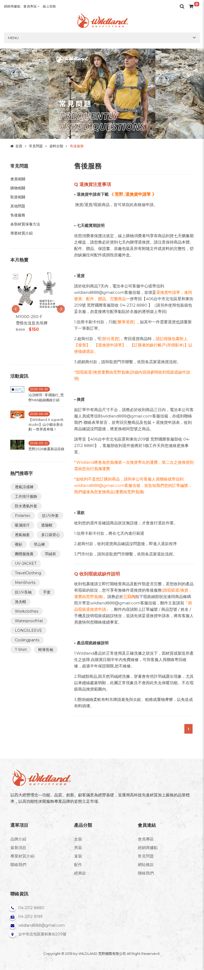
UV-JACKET (25, 563)
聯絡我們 (18, 864)
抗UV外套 (50, 515)
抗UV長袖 (23, 592)
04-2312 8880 (31, 907)
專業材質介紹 (22, 856)
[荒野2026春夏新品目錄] (17, 447)
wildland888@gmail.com (41, 925)
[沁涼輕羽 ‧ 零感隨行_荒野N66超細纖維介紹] (17, 395)
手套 (46, 592)
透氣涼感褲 (24, 486)
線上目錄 (49, 6)
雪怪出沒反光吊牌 (32, 322)
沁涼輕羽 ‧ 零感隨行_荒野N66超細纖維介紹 (46, 397)
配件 (78, 864)
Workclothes (26, 611)
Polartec (23, 515)
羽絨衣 (50, 553)
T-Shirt (21, 649)
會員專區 (30, 6)
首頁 (18, 146)
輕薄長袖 (45, 649)
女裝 (78, 839)
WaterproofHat (29, 620)
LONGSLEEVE (28, 630)
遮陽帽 (46, 525)
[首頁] (102, 20)
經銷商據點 (12, 6)
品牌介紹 (18, 839)
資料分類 (56, 146)
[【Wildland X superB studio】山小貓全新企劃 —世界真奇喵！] (17, 422)
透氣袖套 (22, 534)
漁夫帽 (20, 601)
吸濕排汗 (22, 525)
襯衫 (18, 544)
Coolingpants (27, 640)
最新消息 (18, 847)
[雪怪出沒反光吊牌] (38, 290)
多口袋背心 (50, 534)
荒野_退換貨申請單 (133, 194)
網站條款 (146, 864)
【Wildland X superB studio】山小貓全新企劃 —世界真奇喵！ (45, 424)
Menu (13, 38)
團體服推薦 (24, 553)
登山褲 (39, 544)
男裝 (78, 847)
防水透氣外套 (26, 506)
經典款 (80, 873)
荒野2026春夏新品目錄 (46, 449)
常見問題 (36, 146)
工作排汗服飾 (26, 496)
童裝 (78, 856)
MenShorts (25, 582)
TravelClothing (28, 573)
